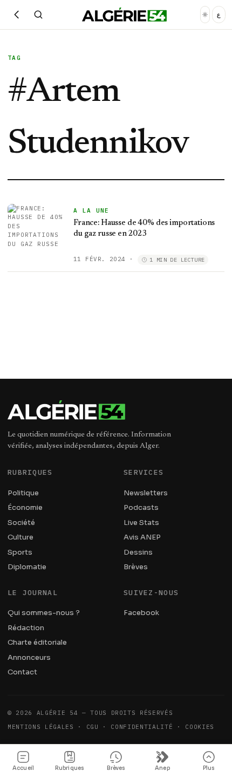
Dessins (138, 552)
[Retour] (16, 14)
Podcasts (141, 507)
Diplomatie (27, 566)
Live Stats (141, 522)
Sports (20, 552)
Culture (20, 537)
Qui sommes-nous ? (44, 612)
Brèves (136, 566)
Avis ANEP (142, 537)
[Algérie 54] (124, 15)
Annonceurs (29, 657)
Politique (23, 492)
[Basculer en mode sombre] (205, 14)
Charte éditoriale (37, 642)
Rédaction (26, 627)
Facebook (141, 612)
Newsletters (146, 492)
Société (21, 522)
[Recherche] (38, 14)
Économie (25, 507)
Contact (22, 672)
